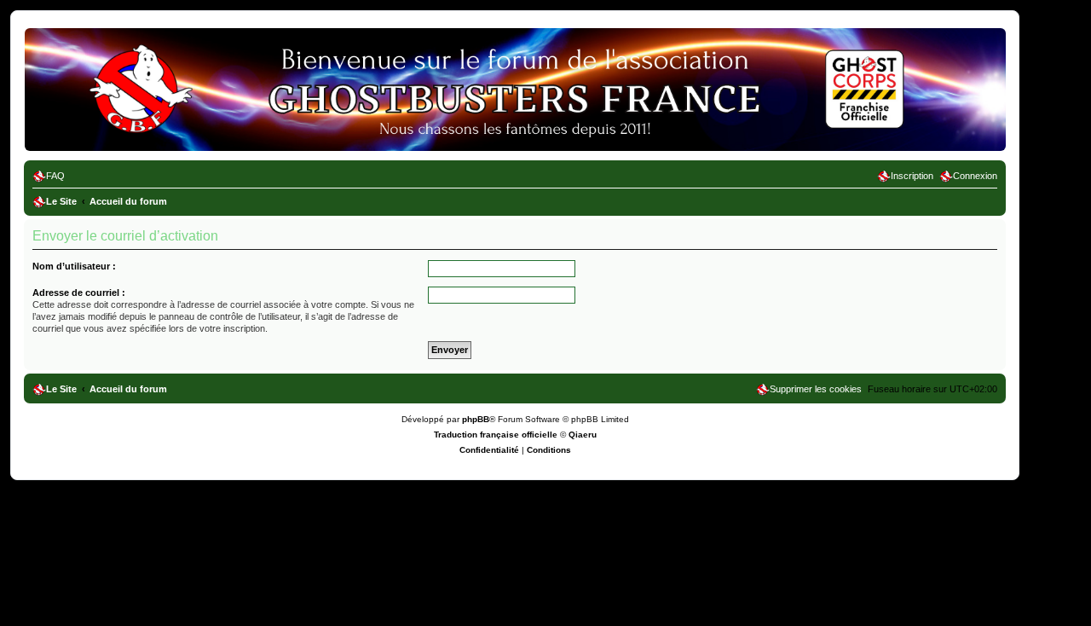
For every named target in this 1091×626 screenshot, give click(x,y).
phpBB (475, 419)
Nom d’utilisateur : (74, 266)
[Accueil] (101, 55)
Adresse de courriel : (78, 292)
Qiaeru (583, 434)
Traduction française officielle (495, 434)
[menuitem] (48, 175)
